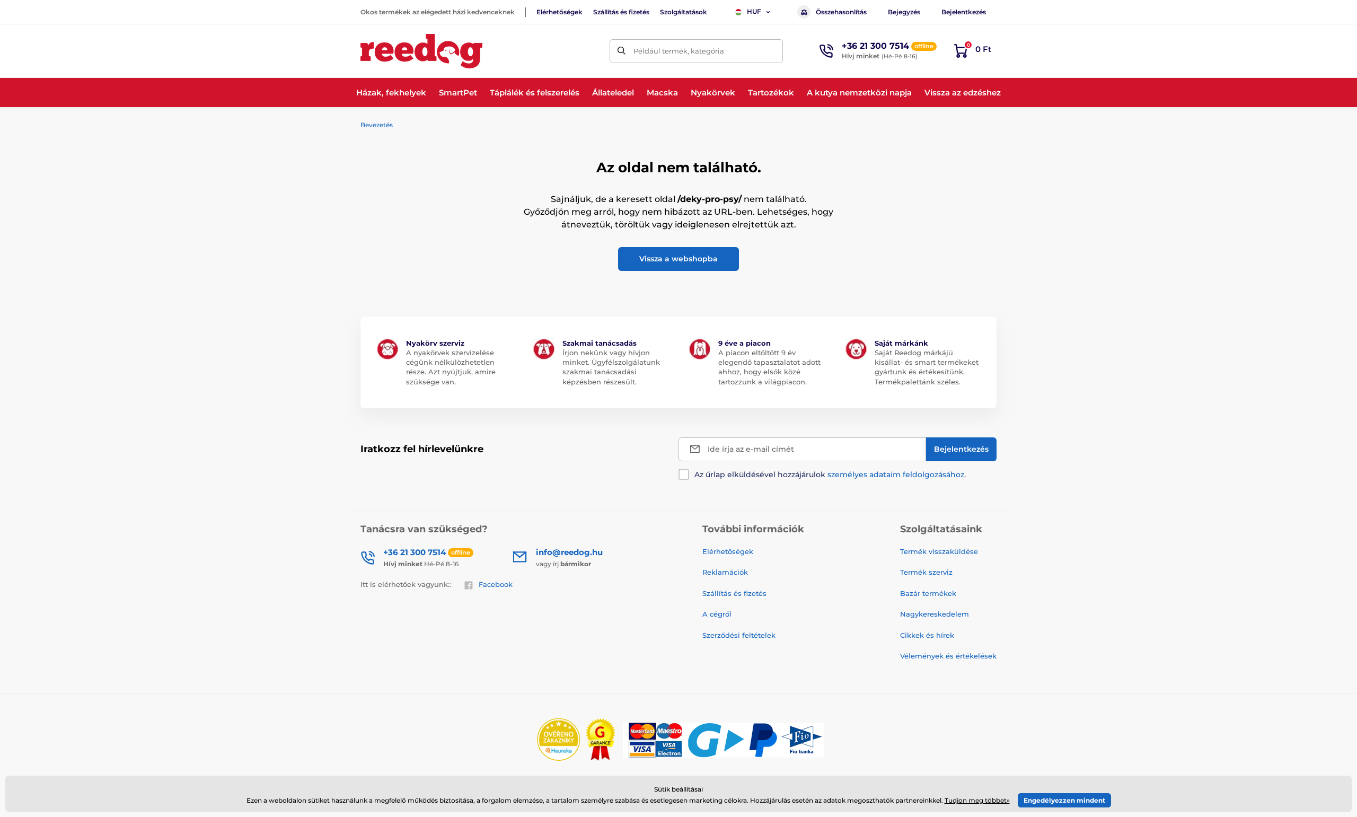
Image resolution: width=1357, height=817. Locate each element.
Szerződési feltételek (739, 635)
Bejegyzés (904, 12)
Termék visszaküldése (939, 551)
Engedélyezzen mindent (1064, 800)
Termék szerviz (926, 572)
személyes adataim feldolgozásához (895, 474)
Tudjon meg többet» (977, 800)
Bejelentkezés (963, 12)
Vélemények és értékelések (948, 656)
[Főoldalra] (421, 51)
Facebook (496, 584)
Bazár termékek (928, 593)
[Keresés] (621, 51)
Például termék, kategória (678, 51)
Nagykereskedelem (934, 614)
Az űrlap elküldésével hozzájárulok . (830, 474)
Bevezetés (376, 125)
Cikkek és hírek (927, 635)
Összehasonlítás (841, 12)
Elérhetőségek (559, 12)
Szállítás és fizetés (621, 12)
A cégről (717, 614)
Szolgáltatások (683, 12)
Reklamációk (725, 572)
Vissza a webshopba (678, 258)
